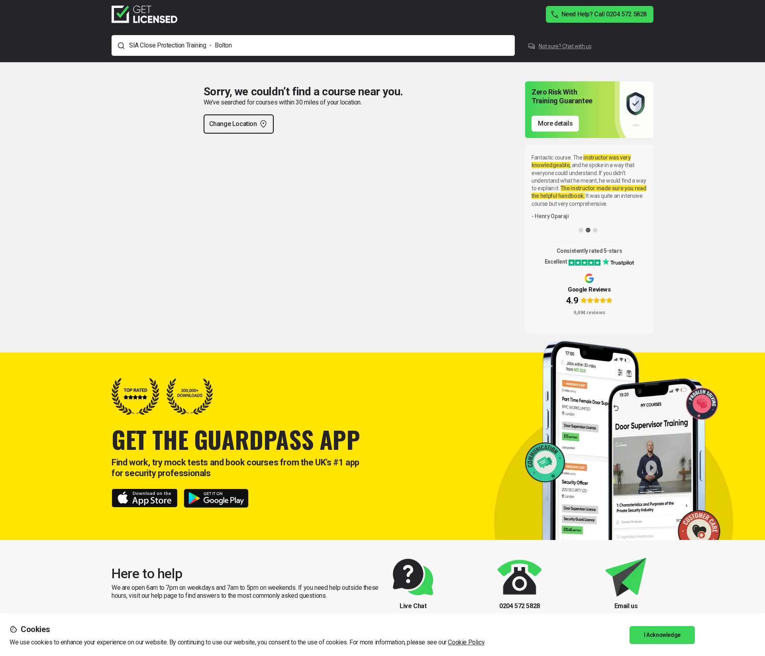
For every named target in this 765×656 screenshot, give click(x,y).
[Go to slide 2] (588, 230)
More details (555, 123)
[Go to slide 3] (595, 230)
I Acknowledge (662, 635)
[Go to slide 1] (581, 230)
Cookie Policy (466, 642)
